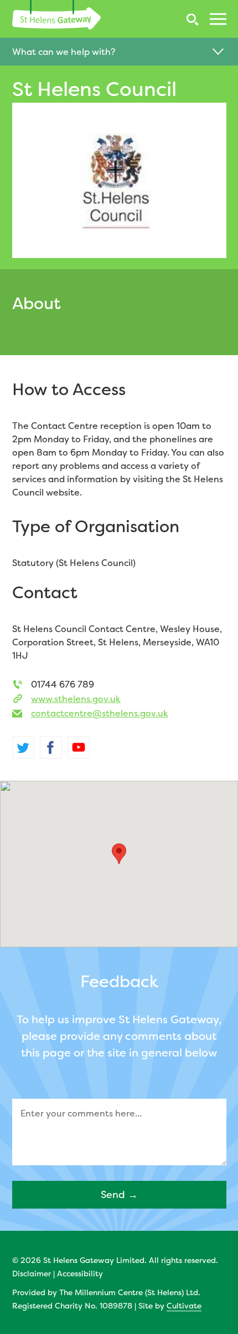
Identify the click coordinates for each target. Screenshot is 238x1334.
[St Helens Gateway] (56, 14)
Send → (119, 1194)
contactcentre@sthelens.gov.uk (99, 713)
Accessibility (80, 1273)
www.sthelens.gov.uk (76, 699)
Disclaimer (31, 1273)
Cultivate (184, 1305)
